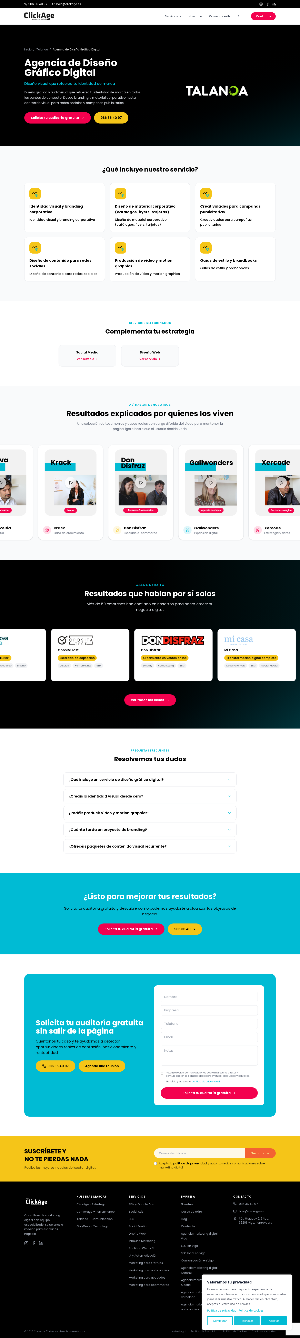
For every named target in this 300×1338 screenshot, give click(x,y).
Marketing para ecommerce (149, 1285)
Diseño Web (137, 1234)
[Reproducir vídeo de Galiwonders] (202, 482)
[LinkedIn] (274, 4)
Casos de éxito (220, 16)
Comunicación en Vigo (197, 1260)
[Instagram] (261, 4)
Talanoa (42, 49)
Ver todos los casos (147, 700)
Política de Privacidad (204, 1331)
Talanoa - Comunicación (95, 1219)
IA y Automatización (143, 1256)
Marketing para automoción (149, 1270)
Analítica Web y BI (141, 1248)
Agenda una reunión (102, 1066)
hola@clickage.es (68, 4)
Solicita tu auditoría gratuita (55, 117)
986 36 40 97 (37, 4)
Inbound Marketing (142, 1241)
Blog (241, 16)
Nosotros (195, 16)
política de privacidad (206, 1081)
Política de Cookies (235, 1331)
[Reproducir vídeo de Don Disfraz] (132, 482)
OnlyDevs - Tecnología (93, 1226)
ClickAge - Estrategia (91, 1204)
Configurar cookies (264, 1331)
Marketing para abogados (147, 1278)
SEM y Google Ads (141, 1204)
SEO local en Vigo (193, 1253)
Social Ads (136, 1212)
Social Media (138, 1226)
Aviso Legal (179, 1331)
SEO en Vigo (189, 1246)
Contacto (263, 16)
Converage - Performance (96, 1212)
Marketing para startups (146, 1263)
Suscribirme (260, 1153)
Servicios (171, 16)
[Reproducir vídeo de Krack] (62, 482)
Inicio (28, 49)
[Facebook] (267, 4)
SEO (131, 1219)
